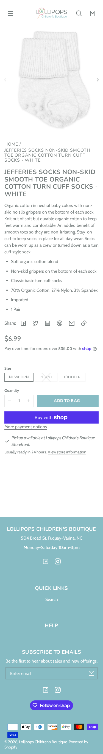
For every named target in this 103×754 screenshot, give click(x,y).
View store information (67, 452)
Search (51, 599)
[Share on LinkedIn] (47, 323)
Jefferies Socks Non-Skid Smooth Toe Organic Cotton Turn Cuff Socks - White (47, 155)
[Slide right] (97, 80)
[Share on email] (72, 323)
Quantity (11, 390)
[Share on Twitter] (35, 323)
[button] (79, 13)
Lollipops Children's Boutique (43, 741)
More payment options (25, 426)
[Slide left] (6, 80)
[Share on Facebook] (23, 323)
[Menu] (10, 13)
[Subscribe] (91, 673)
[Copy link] (84, 323)
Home (11, 144)
